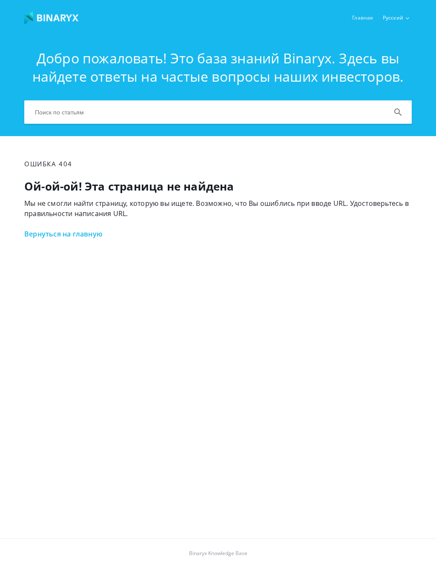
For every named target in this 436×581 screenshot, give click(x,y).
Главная (362, 17)
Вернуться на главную (63, 234)
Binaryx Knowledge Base (218, 553)
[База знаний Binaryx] (51, 21)
